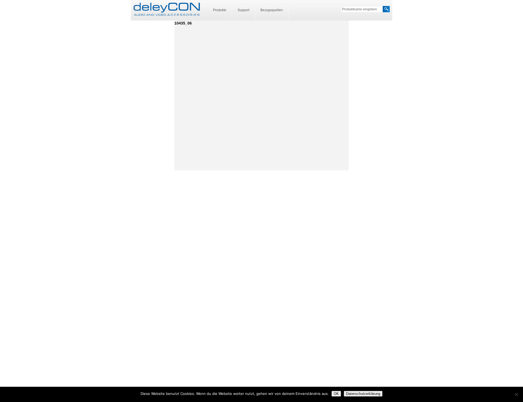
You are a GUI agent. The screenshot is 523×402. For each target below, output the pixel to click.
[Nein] (516, 394)
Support (243, 10)
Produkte (219, 10)
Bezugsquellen (271, 10)
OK (336, 394)
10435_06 (183, 23)
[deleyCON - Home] (166, 9)
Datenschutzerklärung (363, 394)
